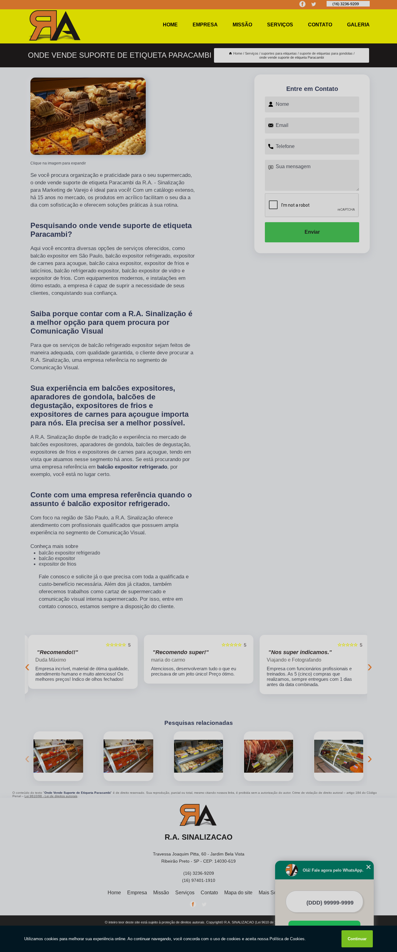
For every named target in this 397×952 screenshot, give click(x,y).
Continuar (357, 938)
